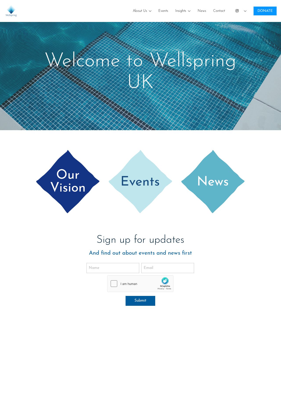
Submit (140, 301)
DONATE (265, 11)
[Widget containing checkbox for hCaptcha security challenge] (140, 283)
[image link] (11, 11)
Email (148, 268)
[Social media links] (237, 11)
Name (94, 268)
